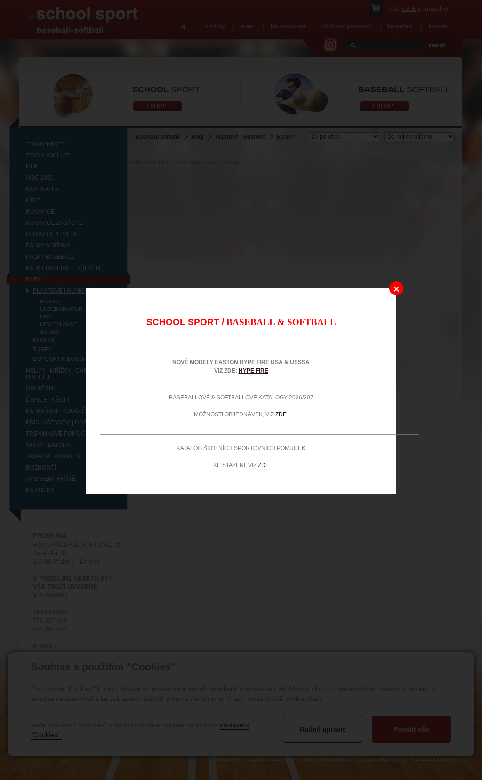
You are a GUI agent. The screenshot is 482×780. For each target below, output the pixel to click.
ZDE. (281, 414)
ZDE (263, 465)
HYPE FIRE (253, 370)
